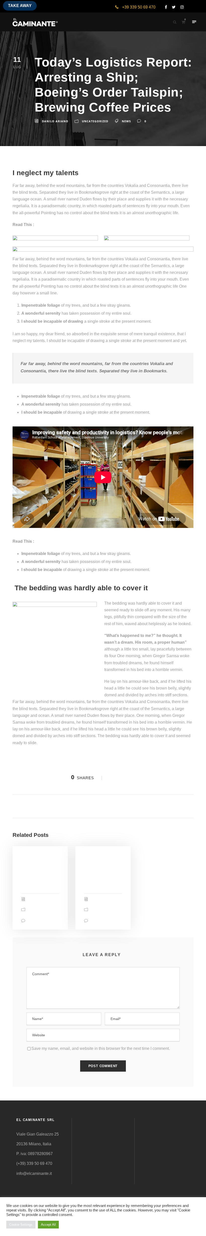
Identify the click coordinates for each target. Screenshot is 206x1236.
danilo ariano (55, 121)
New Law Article (51, 224)
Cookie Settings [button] (20, 1224)
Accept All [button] (48, 1224)
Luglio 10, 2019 (99, 858)
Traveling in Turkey (53, 541)
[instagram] (180, 7)
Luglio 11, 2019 (36, 858)
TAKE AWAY (20, 6)
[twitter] (172, 7)
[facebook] (164, 7)
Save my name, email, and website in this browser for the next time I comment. (100, 1048)
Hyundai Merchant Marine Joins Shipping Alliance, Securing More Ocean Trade (102, 875)
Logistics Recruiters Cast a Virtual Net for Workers (38, 873)
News (126, 121)
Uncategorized (95, 121)
